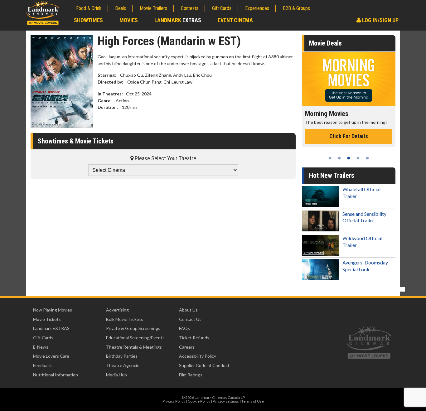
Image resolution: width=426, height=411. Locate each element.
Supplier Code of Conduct (204, 365)
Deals (120, 8)
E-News (40, 347)
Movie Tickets (47, 319)
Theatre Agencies (124, 365)
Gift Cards (221, 8)
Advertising (117, 309)
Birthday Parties (122, 356)
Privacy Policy (173, 401)
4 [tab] (358, 158)
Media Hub (116, 374)
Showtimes (88, 20)
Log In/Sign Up (380, 20)
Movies (128, 20)
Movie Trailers (153, 8)
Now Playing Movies (52, 309)
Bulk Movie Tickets (124, 319)
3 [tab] (349, 158)
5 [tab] (367, 158)
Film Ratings (190, 374)
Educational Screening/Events (135, 337)
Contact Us (190, 319)
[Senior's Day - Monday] (356, 79)
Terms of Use (252, 401)
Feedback (42, 365)
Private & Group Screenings (133, 328)
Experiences (257, 8)
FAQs (184, 328)
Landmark (177, 20)
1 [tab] (330, 158)
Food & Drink (88, 8)
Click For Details (355, 142)
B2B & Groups (296, 8)
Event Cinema (235, 20)
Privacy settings (226, 401)
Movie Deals (325, 43)
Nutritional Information (55, 374)
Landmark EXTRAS (51, 328)
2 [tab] (339, 158)
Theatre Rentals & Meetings (134, 347)
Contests (189, 8)
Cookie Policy (199, 401)
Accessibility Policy (197, 356)
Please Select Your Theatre (164, 158)
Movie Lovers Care (51, 356)
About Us (188, 309)
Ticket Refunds (194, 337)
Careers (187, 347)
